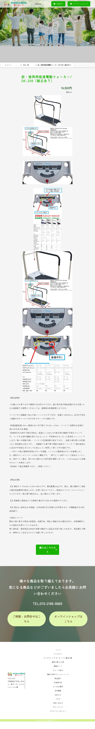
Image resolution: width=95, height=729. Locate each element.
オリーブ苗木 (58, 670)
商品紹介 (58, 678)
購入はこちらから (47, 549)
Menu (39, 4)
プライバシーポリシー (58, 711)
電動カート (58, 666)
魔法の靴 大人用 (58, 662)
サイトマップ (58, 707)
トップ (57, 650)
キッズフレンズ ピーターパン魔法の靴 (58, 658)
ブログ (57, 699)
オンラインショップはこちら (68, 618)
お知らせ (58, 695)
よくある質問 (58, 686)
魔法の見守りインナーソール (58, 674)
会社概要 (58, 690)
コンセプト (58, 654)
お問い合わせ (58, 703)
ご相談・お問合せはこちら (27, 618)
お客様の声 (58, 682)
